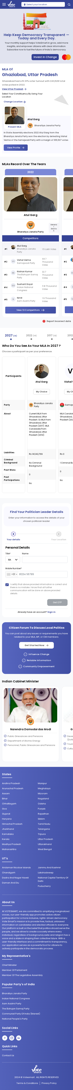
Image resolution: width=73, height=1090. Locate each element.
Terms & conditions (27, 1083)
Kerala (5, 839)
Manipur (42, 783)
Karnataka (8, 834)
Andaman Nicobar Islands (16, 867)
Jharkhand (8, 829)
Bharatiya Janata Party (47, 125)
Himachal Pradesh (12, 824)
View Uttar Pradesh (12, 89)
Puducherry (44, 886)
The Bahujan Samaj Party (15, 1008)
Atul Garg (34, 119)
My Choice (41, 391)
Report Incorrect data (59, 321)
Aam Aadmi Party (11, 1003)
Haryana (7, 818)
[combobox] (12, 574)
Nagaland (43, 798)
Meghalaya (44, 788)
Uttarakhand (45, 844)
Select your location (36, 4)
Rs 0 (62, 454)
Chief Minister (9, 965)
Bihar (5, 798)
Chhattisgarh (9, 803)
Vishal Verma (24, 260)
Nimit (19, 298)
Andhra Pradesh (11, 783)
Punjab (41, 808)
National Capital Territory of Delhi (53, 879)
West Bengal (45, 849)
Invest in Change (45, 57)
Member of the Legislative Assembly (22, 975)
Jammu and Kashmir (49, 867)
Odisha (42, 803)
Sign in (51, 612)
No (30, 483)
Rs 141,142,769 (36, 454)
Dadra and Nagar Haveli (15, 877)
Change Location (13, 101)
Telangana (44, 829)
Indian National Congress (16, 998)
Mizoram (43, 793)
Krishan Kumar (24, 271)
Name (25, 553)
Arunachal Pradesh (12, 788)
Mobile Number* (13, 568)
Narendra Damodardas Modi (30, 729)
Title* (8, 553)
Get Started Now (34, 645)
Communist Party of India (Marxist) (21, 1013)
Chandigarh (8, 872)
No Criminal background (35, 464)
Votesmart (29, 1077)
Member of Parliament (14, 970)
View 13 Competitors (28, 310)
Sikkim (41, 818)
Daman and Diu (10, 882)
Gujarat (6, 813)
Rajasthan (43, 813)
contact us (8, 1055)
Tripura (42, 834)
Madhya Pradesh (11, 844)
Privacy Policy (49, 1083)
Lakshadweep (45, 872)
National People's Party (15, 1018)
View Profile (13, 147)
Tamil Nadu (44, 824)
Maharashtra (9, 849)
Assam (6, 793)
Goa (4, 808)
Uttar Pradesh (45, 839)
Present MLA (14, 126)
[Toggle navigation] (4, 4)
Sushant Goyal (25, 284)
